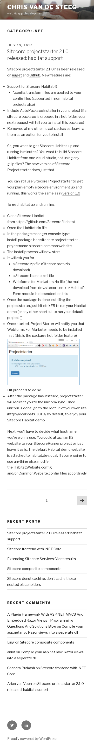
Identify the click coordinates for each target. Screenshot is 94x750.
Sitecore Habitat (53, 146)
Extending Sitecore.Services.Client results (41, 559)
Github (34, 75)
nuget (17, 75)
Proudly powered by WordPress (32, 739)
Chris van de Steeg (42, 7)
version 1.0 (71, 193)
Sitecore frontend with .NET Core (34, 549)
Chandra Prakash (21, 668)
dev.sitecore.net (51, 288)
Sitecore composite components (34, 569)
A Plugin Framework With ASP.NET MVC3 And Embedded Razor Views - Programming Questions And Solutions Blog (45, 620)
